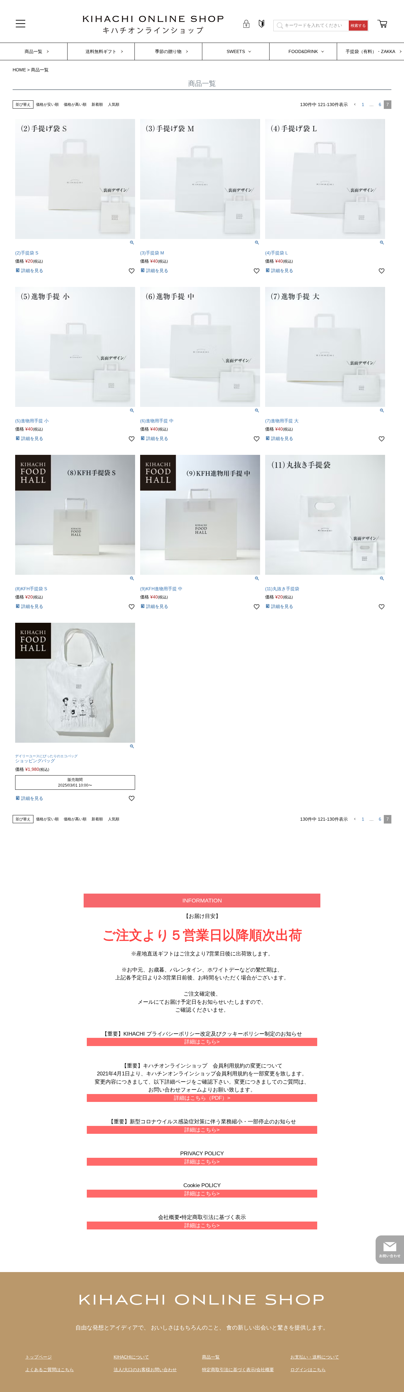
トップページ (38, 1357)
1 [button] (363, 104)
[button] (354, 104)
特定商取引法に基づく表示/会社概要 (238, 1369)
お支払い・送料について (314, 1357)
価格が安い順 (47, 104)
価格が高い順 (75, 104)
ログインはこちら (308, 1369)
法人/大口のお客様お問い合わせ (145, 1369)
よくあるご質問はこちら (49, 1369)
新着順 (97, 104)
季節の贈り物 (168, 51)
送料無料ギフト (101, 51)
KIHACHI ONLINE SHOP (202, 1301)
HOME (19, 69)
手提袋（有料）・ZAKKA (370, 51)
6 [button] (380, 104)
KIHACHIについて (131, 1357)
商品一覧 (33, 51)
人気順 (113, 104)
